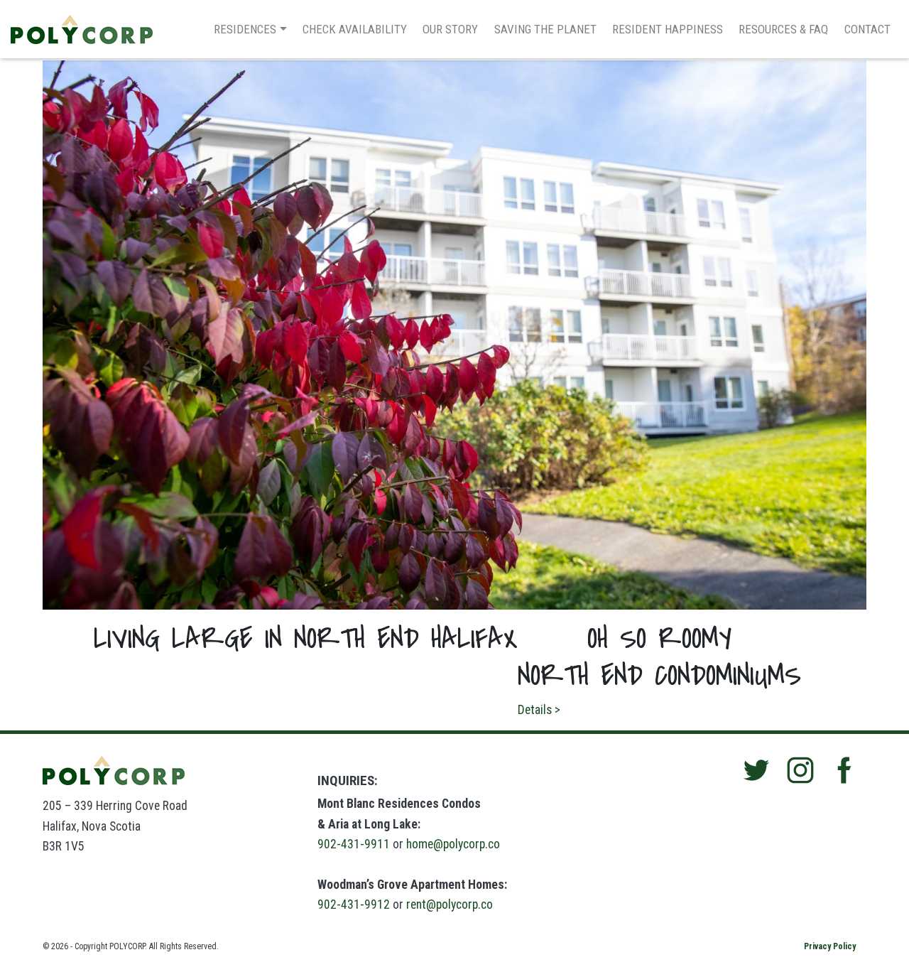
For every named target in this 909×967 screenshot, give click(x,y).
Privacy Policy (830, 946)
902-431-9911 (353, 844)
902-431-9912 (353, 904)
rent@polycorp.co (449, 904)
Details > (539, 710)
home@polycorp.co (453, 844)
